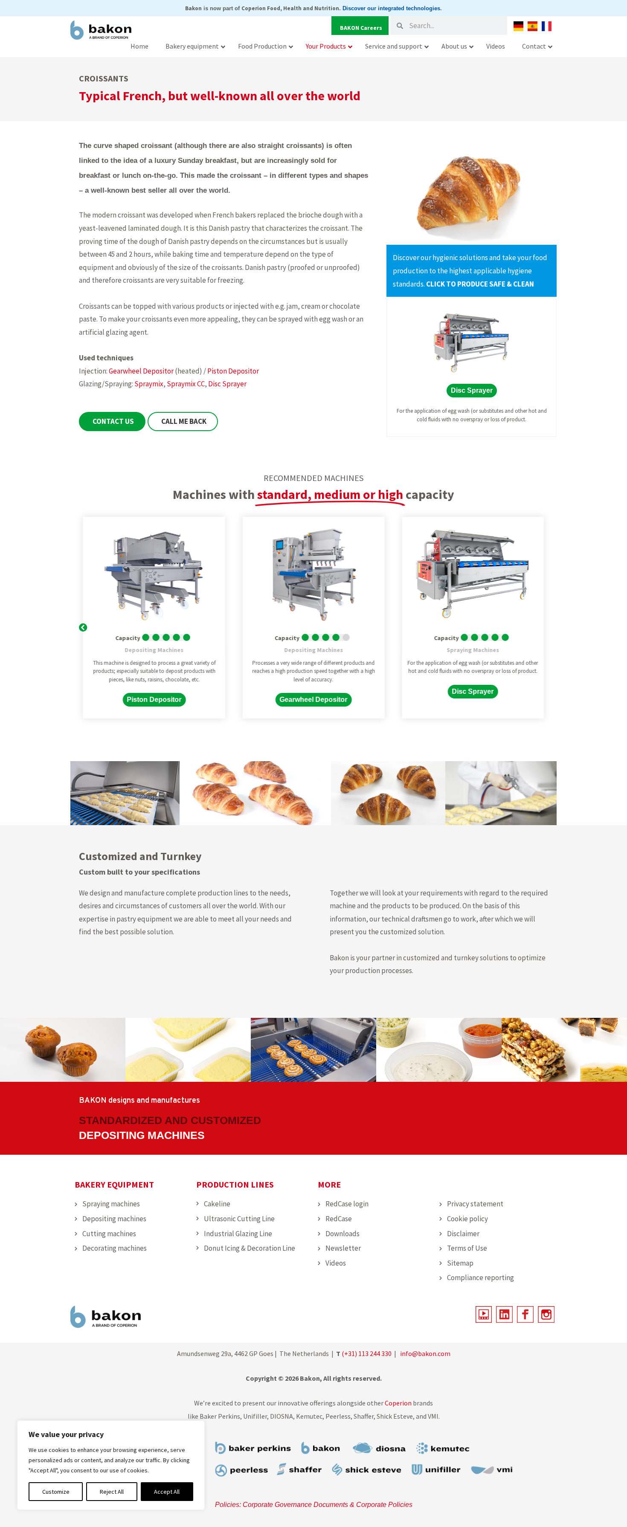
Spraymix (148, 383)
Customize (56, 1491)
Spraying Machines (473, 650)
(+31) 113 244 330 (367, 1353)
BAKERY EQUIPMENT (114, 1184)
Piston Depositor (233, 371)
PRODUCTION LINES (235, 1184)
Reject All (112, 1491)
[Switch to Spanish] (532, 26)
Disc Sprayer (227, 383)
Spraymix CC (186, 383)
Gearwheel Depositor (141, 371)
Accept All (167, 1491)
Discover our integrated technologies (391, 8)
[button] (83, 626)
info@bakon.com (425, 1353)
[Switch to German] (518, 26)
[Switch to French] (547, 26)
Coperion (398, 1403)
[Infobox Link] (471, 271)
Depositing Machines (154, 650)
